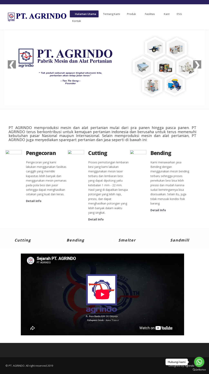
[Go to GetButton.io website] (199, 369)
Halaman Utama (85, 14)
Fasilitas (150, 14)
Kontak (76, 21)
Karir (167, 14)
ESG (179, 14)
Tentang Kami (111, 14)
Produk (131, 14)
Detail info (33, 201)
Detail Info (96, 219)
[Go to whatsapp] (199, 362)
